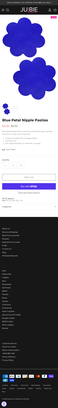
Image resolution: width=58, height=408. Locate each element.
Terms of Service (8, 357)
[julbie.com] (29, 10)
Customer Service (9, 343)
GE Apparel (9, 198)
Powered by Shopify (22, 399)
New (4, 271)
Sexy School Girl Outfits (11, 315)
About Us (6, 229)
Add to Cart (29, 177)
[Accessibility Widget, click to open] (4, 404)
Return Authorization (10, 350)
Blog (4, 252)
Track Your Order (9, 347)
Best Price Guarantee (10, 235)
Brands (5, 328)
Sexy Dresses (35, 385)
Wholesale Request (10, 256)
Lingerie (5, 277)
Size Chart (11, 149)
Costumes (6, 305)
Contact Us (6, 249)
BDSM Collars (7, 321)
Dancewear (6, 284)
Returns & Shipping (10, 232)
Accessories (7, 308)
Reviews (5, 239)
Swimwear (6, 288)
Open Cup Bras (8, 311)
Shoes (4, 298)
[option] (29, 58)
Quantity (5, 160)
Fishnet (5, 294)
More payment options (29, 192)
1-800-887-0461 (8, 353)
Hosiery (5, 301)
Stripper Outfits (8, 318)
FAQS (4, 245)
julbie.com (11, 399)
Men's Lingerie (8, 325)
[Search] (9, 10)
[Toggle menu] (3, 10)
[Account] (49, 10)
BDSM (4, 291)
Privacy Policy (8, 360)
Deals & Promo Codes (11, 242)
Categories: (6, 207)
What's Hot (6, 274)
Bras (4, 281)
